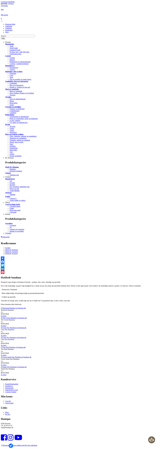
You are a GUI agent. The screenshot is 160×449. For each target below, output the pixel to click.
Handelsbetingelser (11, 384)
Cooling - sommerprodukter (19, 64)
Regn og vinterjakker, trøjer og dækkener (24, 119)
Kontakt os (9, 386)
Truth (11, 46)
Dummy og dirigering (17, 109)
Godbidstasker (14, 111)
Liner (11, 75)
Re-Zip (7, 414)
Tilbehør (12, 194)
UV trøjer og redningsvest (18, 122)
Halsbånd (13, 73)
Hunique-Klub (10, 24)
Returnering (9, 388)
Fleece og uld (14, 189)
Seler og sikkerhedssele (18, 99)
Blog (7, 412)
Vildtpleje (8, 28)
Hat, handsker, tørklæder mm (19, 187)
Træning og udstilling (13, 107)
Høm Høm (13, 150)
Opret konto (9, 403)
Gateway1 (13, 198)
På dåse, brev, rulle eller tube (19, 52)
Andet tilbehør (14, 191)
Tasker (12, 128)
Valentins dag (14, 175)
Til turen (12, 95)
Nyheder (8, 233)
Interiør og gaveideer (17, 231)
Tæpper (12, 69)
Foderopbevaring (15, 54)
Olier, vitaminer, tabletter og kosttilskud (23, 136)
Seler (11, 77)
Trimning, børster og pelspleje (20, 140)
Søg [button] (2, 9)
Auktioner (8, 26)
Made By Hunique (12, 167)
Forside (7, 248)
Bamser (12, 60)
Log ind (8, 401)
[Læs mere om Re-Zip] (19, 445)
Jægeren (8, 193)
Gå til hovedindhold (8, 2)
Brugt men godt (15, 210)
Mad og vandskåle (12, 89)
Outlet (12, 208)
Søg (3, 38)
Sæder (12, 105)
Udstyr (12, 130)
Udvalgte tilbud (15, 206)
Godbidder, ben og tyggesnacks (16, 81)
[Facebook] (80, 261)
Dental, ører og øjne (16, 142)
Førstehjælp (14, 148)
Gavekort (13, 225)
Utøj (11, 152)
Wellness (13, 146)
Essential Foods (15, 50)
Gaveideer (9, 223)
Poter (11, 144)
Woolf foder (14, 48)
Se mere (3, 316)
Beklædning (9, 115)
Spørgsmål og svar (11, 390)
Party (7, 32)
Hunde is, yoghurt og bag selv (20, 87)
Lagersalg (13, 212)
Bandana (13, 169)
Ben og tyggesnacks (16, 85)
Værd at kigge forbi (12, 204)
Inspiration (9, 30)
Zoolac (12, 154)
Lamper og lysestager (17, 229)
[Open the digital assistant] (151, 439)
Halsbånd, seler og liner (14, 71)
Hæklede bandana (16, 171)
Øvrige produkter (15, 156)
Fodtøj (7, 196)
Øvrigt (7, 124)
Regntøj (12, 185)
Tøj (11, 181)
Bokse (12, 101)
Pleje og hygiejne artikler (14, 134)
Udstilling (13, 113)
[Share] (80, 258)
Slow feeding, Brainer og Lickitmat (22, 93)
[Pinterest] (80, 272)
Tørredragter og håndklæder (19, 117)
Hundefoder (9, 44)
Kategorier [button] (6, 237)
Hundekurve (10, 66)
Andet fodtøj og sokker (17, 200)
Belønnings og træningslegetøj (20, 62)
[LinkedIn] (80, 268)
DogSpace (13, 132)
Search (3, 36)
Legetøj (8, 56)
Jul (11, 227)
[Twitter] (80, 265)
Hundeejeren (10, 179)
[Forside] (4, 6)
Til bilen (8, 97)
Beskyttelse (13, 103)
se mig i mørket (15, 120)
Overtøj (12, 183)
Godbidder (13, 83)
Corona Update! (10, 392)
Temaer (8, 173)
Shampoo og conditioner (18, 138)
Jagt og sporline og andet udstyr (20, 79)
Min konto (4, 15)
